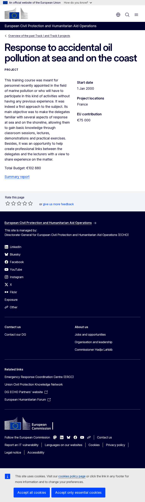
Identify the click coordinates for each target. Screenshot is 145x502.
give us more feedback (58, 204)
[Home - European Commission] (16, 13)
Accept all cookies (31, 492)
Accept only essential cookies (78, 492)
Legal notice (13, 452)
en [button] (118, 15)
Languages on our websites (63, 445)
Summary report (17, 177)
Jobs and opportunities (90, 334)
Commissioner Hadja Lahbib (94, 349)
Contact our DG (15, 334)
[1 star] (8, 203)
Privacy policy (115, 445)
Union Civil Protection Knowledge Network (34, 384)
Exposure (11, 300)
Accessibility (35, 452)
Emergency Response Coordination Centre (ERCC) (39, 377)
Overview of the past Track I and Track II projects (39, 35)
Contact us (104, 437)
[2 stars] (10, 203)
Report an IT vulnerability (22, 445)
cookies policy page (72, 476)
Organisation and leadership (93, 342)
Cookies (94, 445)
